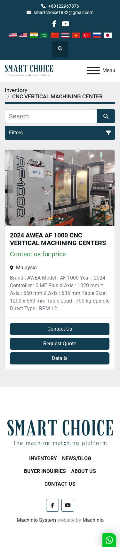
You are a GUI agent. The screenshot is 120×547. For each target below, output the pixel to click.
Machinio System (36, 520)
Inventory (43, 458)
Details (60, 358)
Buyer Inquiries (45, 471)
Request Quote (59, 344)
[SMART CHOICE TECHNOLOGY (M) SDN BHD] (60, 433)
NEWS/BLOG (76, 458)
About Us (83, 471)
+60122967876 (63, 6)
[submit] (106, 116)
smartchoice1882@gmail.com (63, 12)
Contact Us (59, 329)
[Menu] (93, 70)
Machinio (93, 520)
